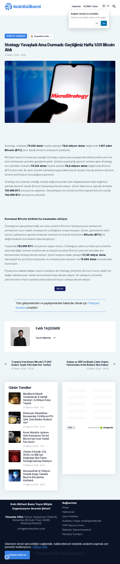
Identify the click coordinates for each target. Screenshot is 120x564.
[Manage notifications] (6, 557)
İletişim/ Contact (72, 534)
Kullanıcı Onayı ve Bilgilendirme (81, 521)
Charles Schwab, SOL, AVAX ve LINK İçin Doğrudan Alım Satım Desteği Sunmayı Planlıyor (37, 456)
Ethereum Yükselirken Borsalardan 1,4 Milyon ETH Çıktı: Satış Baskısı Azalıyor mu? (38, 418)
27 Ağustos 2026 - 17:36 (33, 427)
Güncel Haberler (16, 36)
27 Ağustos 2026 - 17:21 (33, 446)
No (97, 23)
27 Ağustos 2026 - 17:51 (33, 407)
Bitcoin (60, 288)
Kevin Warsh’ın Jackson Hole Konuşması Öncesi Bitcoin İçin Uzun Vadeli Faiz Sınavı (36, 437)
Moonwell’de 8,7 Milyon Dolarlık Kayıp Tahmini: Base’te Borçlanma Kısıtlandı (36, 476)
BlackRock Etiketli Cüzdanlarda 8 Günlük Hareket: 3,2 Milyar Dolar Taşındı (37, 398)
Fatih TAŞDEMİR (48, 328)
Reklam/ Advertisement (76, 530)
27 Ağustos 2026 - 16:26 (34, 484)
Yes (103, 23)
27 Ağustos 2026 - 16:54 (34, 465)
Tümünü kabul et (17, 555)
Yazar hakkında (43, 338)
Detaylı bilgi (40, 547)
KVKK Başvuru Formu (73, 525)
